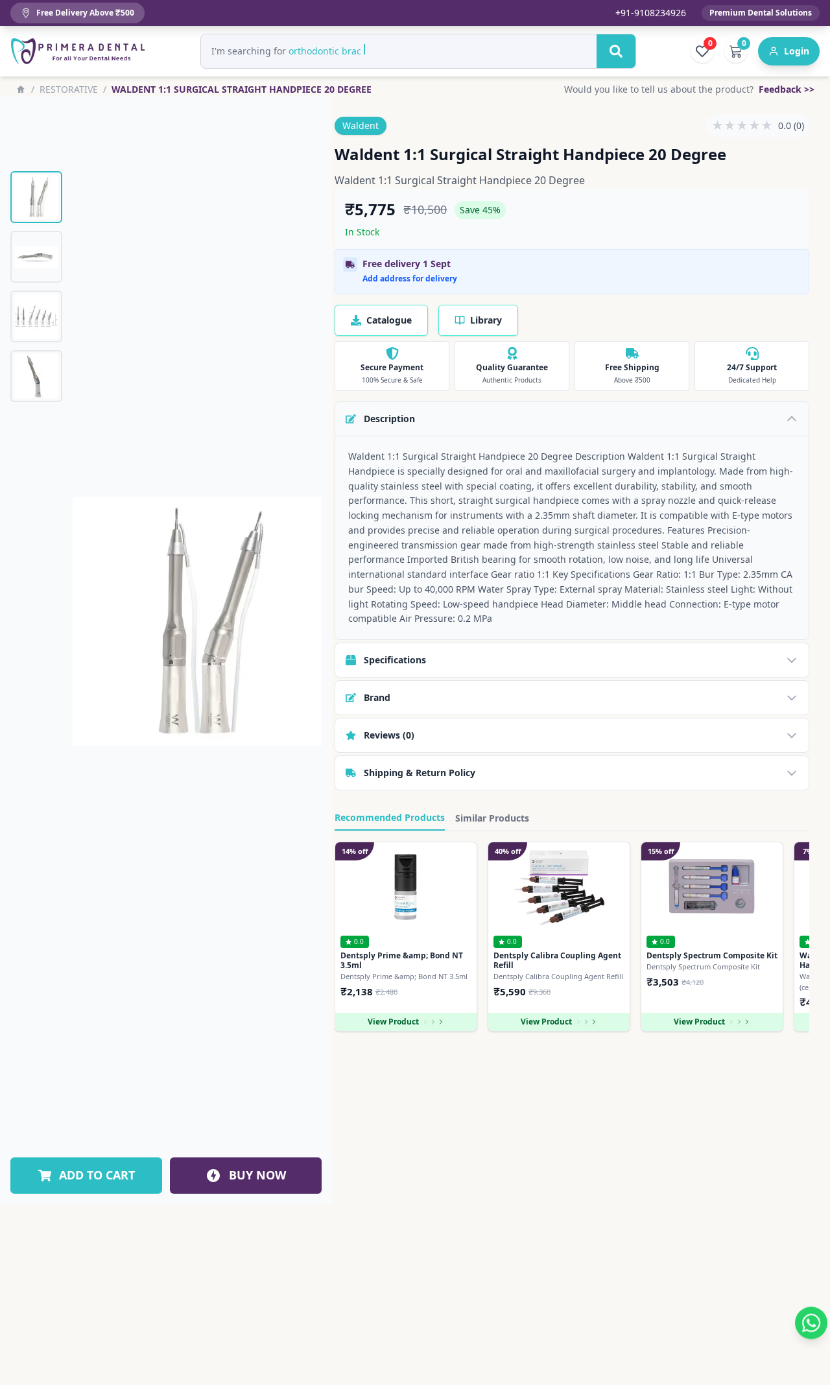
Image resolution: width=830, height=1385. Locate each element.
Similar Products (492, 818)
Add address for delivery (409, 279)
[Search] (616, 51)
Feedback (786, 89)
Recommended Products (390, 817)
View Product (393, 1021)
